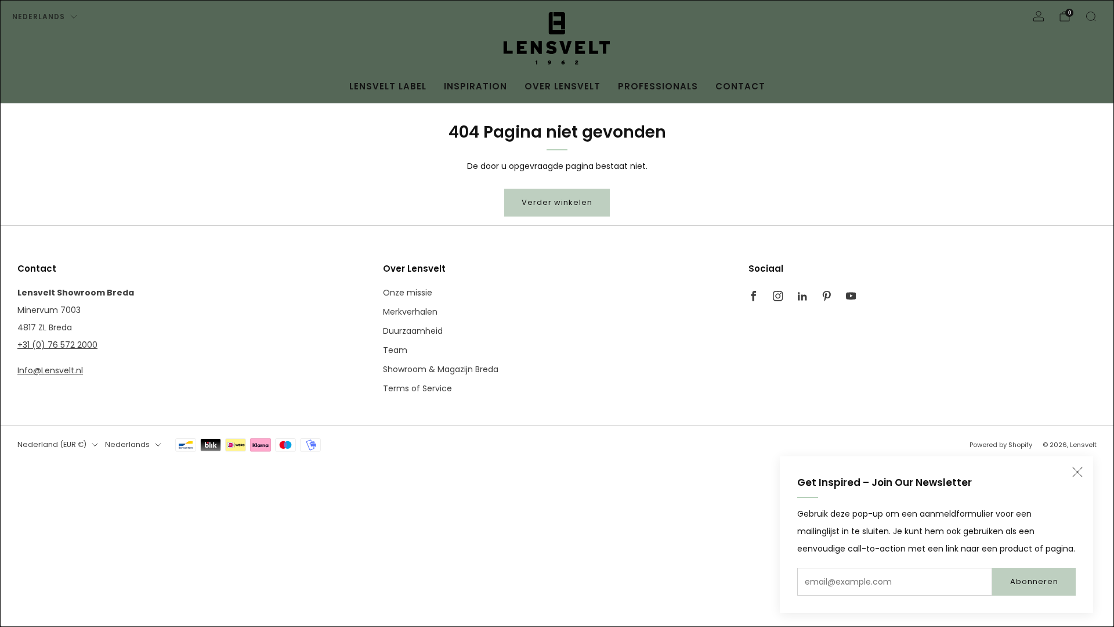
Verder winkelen (557, 202)
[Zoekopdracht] (1091, 16)
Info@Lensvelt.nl (50, 370)
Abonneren (1034, 581)
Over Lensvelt (563, 86)
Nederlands (38, 16)
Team (395, 350)
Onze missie (407, 292)
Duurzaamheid (413, 331)
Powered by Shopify (1001, 444)
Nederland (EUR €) (51, 444)
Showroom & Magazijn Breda (440, 369)
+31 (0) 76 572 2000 (57, 345)
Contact (740, 86)
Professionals (658, 86)
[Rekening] (1038, 16)
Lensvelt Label (387, 86)
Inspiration (475, 86)
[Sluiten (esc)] (1077, 472)
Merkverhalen (410, 312)
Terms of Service (417, 388)
